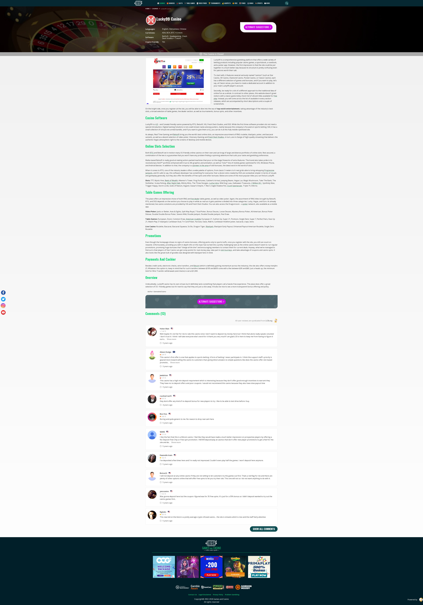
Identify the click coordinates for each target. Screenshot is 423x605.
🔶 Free (234, 3)
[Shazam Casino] (188, 577)
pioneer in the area (201, 165)
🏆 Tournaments (214, 3)
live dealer (195, 199)
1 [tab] (170, 102)
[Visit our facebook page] (3, 292)
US (157, 124)
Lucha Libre (214, 183)
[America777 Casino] (211, 577)
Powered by (412, 599)
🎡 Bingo (250, 3)
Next (208, 81)
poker (245, 204)
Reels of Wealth (171, 180)
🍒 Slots (179, 3)
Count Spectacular (234, 186)
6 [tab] (187, 102)
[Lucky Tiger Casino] (235, 577)
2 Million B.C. (256, 183)
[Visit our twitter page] (3, 299)
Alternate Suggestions (257, 27)
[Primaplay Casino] (259, 577)
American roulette (193, 219)
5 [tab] (183, 102)
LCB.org (269, 320)
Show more (171, 339)
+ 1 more (177, 38)
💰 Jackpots (226, 3)
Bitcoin (196, 266)
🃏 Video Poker (202, 3)
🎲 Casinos (161, 3)
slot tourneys (226, 250)
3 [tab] (177, 102)
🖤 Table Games (189, 3)
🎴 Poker (242, 3)
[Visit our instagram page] (3, 305)
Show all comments (264, 529)
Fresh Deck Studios (216, 137)
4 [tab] (180, 102)
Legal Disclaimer (205, 595)
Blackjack (209, 226)
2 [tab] (173, 102)
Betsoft (176, 134)
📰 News (267, 3)
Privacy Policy (218, 595)
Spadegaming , (176, 36)
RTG (151, 153)
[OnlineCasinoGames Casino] (164, 577)
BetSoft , (166, 36)
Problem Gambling (232, 595)
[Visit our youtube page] (3, 312)
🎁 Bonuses (171, 3)
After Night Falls (173, 183)
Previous (149, 81)
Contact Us (192, 595)
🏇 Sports (258, 3)
